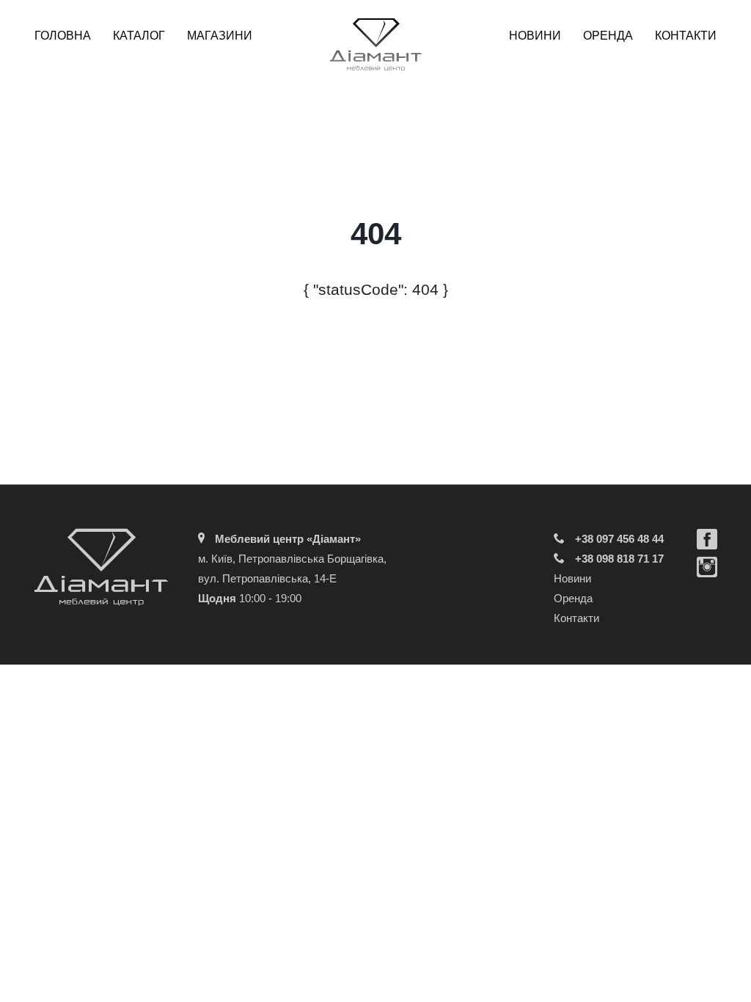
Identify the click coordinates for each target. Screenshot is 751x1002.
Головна (62, 35)
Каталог (139, 35)
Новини (535, 35)
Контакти (686, 35)
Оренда (608, 35)
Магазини (219, 35)
